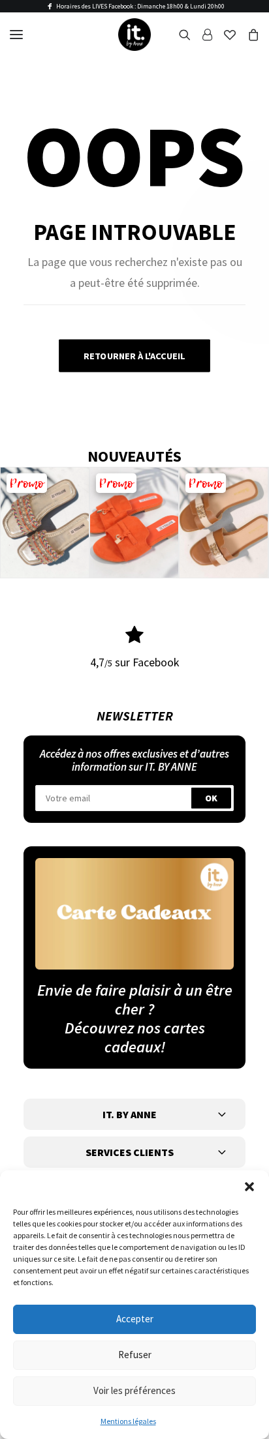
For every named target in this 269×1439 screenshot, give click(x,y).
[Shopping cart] (247, 34)
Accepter (134, 1319)
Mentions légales (128, 1421)
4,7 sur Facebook (135, 662)
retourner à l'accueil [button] (134, 356)
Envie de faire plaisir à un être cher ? (134, 999)
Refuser (134, 1354)
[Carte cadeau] (134, 914)
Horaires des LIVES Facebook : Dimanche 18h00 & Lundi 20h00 (140, 6)
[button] (249, 1186)
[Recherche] (179, 34)
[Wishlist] (224, 34)
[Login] (201, 34)
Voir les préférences (134, 1390)
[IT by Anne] (134, 34)
